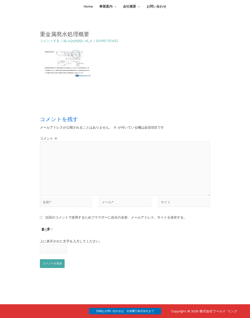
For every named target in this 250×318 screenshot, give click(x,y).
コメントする (50, 41)
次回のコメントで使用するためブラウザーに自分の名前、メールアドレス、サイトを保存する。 (116, 217)
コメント (48, 138)
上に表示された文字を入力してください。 (71, 241)
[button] (114, 6)
